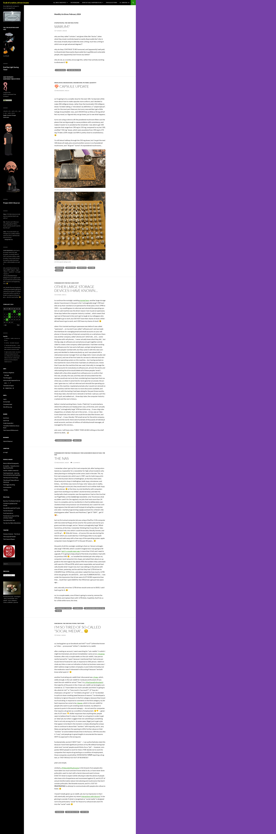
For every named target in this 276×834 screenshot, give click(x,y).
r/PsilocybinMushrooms (70, 768)
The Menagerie (74, 2)
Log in (5, 399)
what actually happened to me (92, 2)
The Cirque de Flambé (9, 536)
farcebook (58, 623)
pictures (86, 82)
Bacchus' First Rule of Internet (11, 501)
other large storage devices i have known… (76, 288)
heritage (6, 375)
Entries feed (6, 402)
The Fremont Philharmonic (10, 430)
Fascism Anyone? (8, 510)
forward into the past (62, 283)
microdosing (68, 82)
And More (6, 418)
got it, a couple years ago (71, 551)
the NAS (61, 458)
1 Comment (76, 462)
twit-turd (80, 623)
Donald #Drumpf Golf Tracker (11, 508)
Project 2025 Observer (11, 203)
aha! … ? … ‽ (7, 383)
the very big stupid (71, 23)
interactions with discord (90, 796)
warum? (61, 26)
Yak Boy (5, 490)
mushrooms (77, 82)
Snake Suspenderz (8, 423)
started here (84, 300)
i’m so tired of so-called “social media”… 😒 (77, 629)
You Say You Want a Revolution (12, 523)
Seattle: (5, 336)
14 (9, 317)
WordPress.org (7, 407)
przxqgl (5, 452)
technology (75, 453)
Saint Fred (6, 420)
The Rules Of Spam (111, 2)
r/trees (95, 677)
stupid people (59, 23)
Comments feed (7, 404)
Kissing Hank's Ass (9, 239)
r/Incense (100, 654)
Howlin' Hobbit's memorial (10, 470)
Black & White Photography (11, 463)
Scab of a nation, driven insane (16, 2)
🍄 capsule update (71, 86)
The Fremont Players (9, 539)
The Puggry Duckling (9, 485)
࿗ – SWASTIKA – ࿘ (124, 2)
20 (7, 319)
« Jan (5, 325)
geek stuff (75, 283)
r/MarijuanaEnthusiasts (94, 682)
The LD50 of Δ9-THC (9, 520)
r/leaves (79, 703)
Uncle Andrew (7, 487)
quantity (92, 82)
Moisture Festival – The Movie (11, 534)
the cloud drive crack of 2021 (91, 453)
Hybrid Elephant (8, 441)
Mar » (18, 325)
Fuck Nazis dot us (8, 513)
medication (58, 82)
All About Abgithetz (59, 2)
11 (19, 314)
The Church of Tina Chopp (10, 477)
